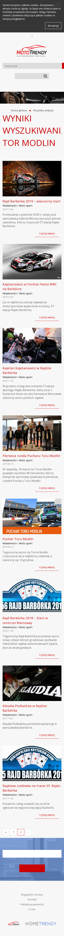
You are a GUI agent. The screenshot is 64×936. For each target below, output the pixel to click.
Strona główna (19, 110)
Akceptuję (53, 25)
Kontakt (32, 899)
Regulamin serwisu (32, 894)
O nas (32, 909)
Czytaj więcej (47, 233)
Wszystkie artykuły (43, 110)
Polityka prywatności (32, 904)
